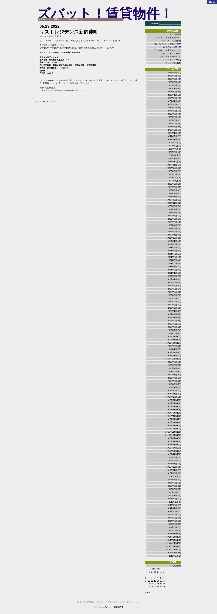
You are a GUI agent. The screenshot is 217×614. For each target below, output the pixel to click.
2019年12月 (171, 314)
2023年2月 (172, 193)
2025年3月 (172, 127)
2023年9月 (172, 171)
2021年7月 (172, 254)
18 (149, 584)
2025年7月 (172, 114)
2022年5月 (172, 222)
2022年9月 (172, 209)
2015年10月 (171, 473)
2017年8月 (171, 403)
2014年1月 (171, 540)
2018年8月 (172, 365)
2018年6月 (172, 371)
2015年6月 (172, 486)
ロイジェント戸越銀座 (171, 41)
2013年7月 (173, 556)
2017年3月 (171, 419)
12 (152, 581)
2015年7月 (172, 483)
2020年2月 (172, 308)
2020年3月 (172, 305)
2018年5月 (172, 375)
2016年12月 (170, 429)
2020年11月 (171, 279)
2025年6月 (172, 117)
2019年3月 (171, 343)
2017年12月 (171, 391)
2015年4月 (172, 492)
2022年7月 (172, 216)
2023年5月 (172, 184)
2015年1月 (173, 502)
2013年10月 (170, 549)
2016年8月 (171, 441)
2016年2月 (172, 460)
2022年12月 (171, 200)
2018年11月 (171, 356)
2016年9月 (171, 438)
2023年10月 (171, 168)
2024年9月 (173, 142)
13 (155, 581)
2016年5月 (171, 451)
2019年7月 (172, 330)
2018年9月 (172, 362)
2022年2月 (172, 232)
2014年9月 (172, 515)
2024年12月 (171, 136)
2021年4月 (172, 263)
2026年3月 (172, 88)
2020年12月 (171, 276)
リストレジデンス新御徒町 (51, 90)
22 (161, 584)
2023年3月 (172, 190)
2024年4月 (173, 149)
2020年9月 (172, 286)
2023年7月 (173, 177)
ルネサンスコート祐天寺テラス (167, 37)
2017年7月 (171, 406)
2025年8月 (172, 111)
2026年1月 (172, 95)
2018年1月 (172, 387)
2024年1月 (172, 158)
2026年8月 (172, 73)
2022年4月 (172, 225)
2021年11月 (171, 241)
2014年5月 (172, 527)
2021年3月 (172, 267)
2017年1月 (171, 425)
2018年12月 (171, 352)
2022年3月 (172, 228)
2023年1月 (172, 197)
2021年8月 (172, 251)
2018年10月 (170, 359)
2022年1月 (172, 235)
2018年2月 (172, 384)
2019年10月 (171, 321)
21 (158, 584)
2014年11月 (171, 508)
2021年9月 (172, 247)
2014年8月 (172, 518)
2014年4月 (172, 530)
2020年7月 (172, 292)
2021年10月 (171, 244)
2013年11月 (170, 546)
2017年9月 (171, 400)
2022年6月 (172, 219)
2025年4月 (172, 123)
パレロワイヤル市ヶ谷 (171, 47)
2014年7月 (172, 521)
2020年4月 (172, 301)
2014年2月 (171, 537)
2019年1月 (172, 349)
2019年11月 (171, 317)
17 (146, 584)
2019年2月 (172, 346)
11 (149, 581)
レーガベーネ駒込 (173, 60)
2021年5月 (172, 260)
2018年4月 (172, 378)
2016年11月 (170, 432)
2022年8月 (172, 212)
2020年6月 (172, 295)
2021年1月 (172, 273)
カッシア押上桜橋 (173, 63)
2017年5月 (171, 413)
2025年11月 (171, 101)
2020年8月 (172, 289)
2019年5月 (171, 336)
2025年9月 (172, 108)
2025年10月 (171, 104)
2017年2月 (171, 422)
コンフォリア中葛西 (172, 34)
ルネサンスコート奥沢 (171, 53)
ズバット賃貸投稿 (54, 36)
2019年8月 (172, 327)
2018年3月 (172, 381)
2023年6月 (173, 181)
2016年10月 (170, 435)
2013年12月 (170, 543)
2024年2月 (173, 155)
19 (152, 584)
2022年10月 (171, 206)
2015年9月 (173, 476)
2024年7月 (173, 146)
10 (146, 581)
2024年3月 (172, 152)
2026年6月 (172, 79)
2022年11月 (171, 203)
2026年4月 (172, 85)
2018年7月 (172, 368)
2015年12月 (171, 467)
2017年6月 (171, 410)
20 (155, 584)
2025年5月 (172, 120)
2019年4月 (171, 340)
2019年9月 (172, 324)
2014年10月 (171, 511)
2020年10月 (171, 282)
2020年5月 (172, 298)
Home (212, 2)
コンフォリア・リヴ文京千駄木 (167, 44)
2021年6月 (172, 257)
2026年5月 (172, 82)
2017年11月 (171, 394)
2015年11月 (171, 470)
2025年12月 (171, 98)
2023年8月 (172, 174)
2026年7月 (172, 76)
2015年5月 (172, 489)
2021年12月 (171, 238)
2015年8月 (172, 480)
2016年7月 (171, 445)
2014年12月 (171, 505)
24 (146, 587)
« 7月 (147, 592)
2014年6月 (172, 524)
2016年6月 (171, 448)
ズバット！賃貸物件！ (105, 13)
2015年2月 (172, 499)
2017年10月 (171, 397)
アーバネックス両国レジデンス (167, 50)
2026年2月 (172, 92)
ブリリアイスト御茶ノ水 (170, 56)
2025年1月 (172, 133)
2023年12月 (173, 162)
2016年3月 (172, 457)
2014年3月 (171, 534)
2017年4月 (171, 416)
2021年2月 (172, 270)
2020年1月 (172, 311)
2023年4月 (172, 187)
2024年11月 (171, 139)
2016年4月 (171, 454)
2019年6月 (172, 333)
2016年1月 (172, 464)
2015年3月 (172, 495)
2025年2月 (172, 130)
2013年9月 (171, 553)
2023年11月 (171, 165)
